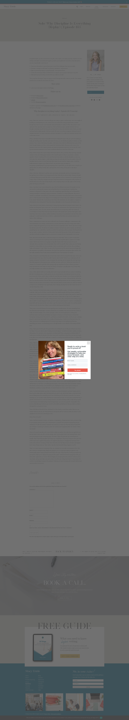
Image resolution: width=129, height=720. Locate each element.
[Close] (88, 342)
